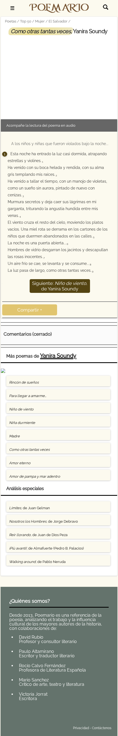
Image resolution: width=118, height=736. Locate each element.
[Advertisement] (59, 76)
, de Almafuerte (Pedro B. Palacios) (46, 548)
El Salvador (58, 21)
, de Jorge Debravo (43, 521)
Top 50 (25, 21)
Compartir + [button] (29, 310)
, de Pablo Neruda (37, 562)
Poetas (10, 21)
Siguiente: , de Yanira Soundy (59, 286)
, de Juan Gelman (29, 508)
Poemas (44, 715)
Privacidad (81, 728)
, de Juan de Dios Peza (38, 535)
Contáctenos (101, 728)
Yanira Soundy (58, 355)
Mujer (40, 21)
